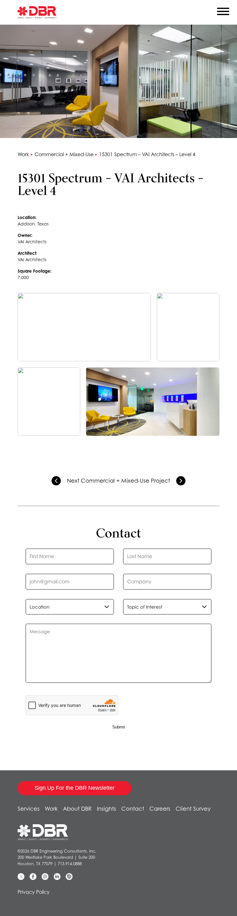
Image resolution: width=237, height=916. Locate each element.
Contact (132, 808)
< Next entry (180, 480)
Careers (159, 808)
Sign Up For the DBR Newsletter (74, 788)
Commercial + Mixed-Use (64, 154)
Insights (106, 808)
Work (23, 154)
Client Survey (193, 808)
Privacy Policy (34, 892)
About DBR (77, 808)
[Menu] (223, 12)
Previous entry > (56, 480)
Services (29, 808)
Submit (118, 727)
